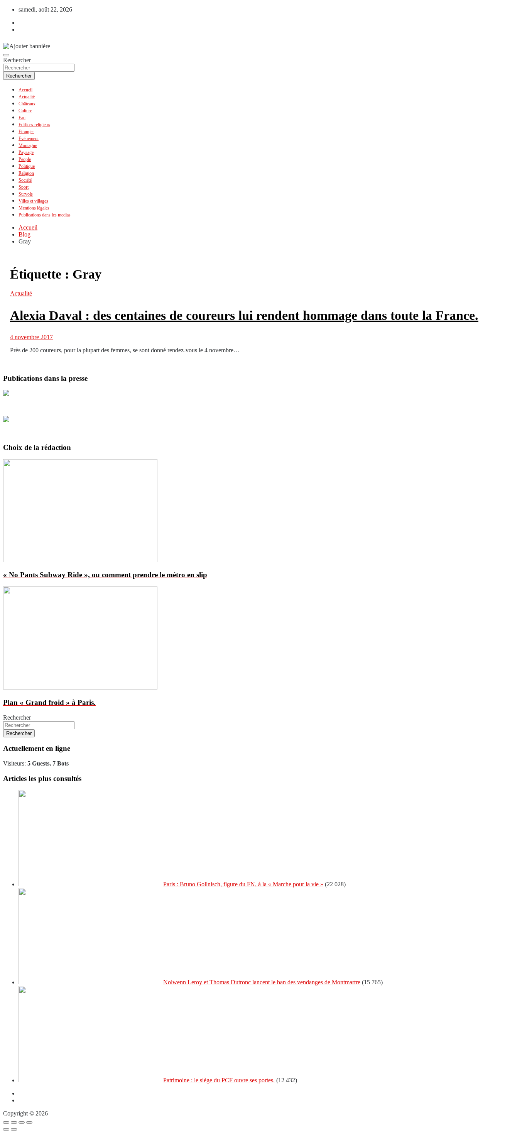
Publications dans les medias (45, 215)
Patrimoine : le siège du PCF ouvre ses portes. (219, 1080)
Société (25, 180)
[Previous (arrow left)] (6, 1129)
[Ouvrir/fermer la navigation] (6, 55)
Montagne (28, 145)
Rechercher (17, 60)
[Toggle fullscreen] (22, 1122)
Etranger (26, 131)
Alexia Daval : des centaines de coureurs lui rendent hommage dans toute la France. (244, 315)
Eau (22, 117)
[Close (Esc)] (6, 1122)
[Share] (14, 1122)
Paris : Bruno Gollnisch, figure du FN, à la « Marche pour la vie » (243, 884)
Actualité (27, 97)
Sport (24, 187)
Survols (26, 194)
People (25, 159)
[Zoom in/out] (29, 1122)
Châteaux (27, 103)
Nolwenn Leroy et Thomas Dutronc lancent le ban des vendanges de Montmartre (261, 982)
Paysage (26, 152)
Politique (27, 166)
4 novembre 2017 (31, 337)
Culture (25, 110)
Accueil (25, 90)
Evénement (29, 138)
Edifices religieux (34, 124)
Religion (26, 173)
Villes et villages (33, 201)
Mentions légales (34, 208)
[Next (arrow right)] (14, 1129)
